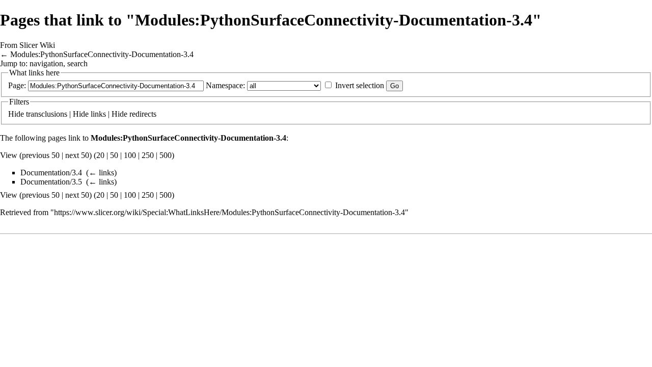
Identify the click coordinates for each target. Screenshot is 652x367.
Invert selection (359, 85)
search (77, 63)
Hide (16, 114)
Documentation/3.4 (51, 172)
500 (165, 155)
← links (101, 172)
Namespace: (225, 85)
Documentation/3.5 (51, 181)
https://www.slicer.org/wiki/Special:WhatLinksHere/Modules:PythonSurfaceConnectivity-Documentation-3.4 (229, 212)
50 (114, 155)
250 (148, 155)
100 (130, 155)
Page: (17, 85)
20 (100, 155)
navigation (46, 63)
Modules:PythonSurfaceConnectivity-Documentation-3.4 (102, 54)
